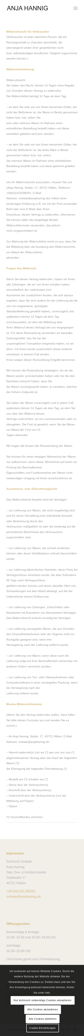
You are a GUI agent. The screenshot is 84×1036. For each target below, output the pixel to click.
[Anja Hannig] (34, 8)
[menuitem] (75, 8)
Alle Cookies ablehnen (43, 1018)
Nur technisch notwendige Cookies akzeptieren (42, 1000)
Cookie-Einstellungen (42, 1028)
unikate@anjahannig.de (23, 896)
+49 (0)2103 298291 (21, 891)
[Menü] (75, 8)
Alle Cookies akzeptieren (42, 1009)
